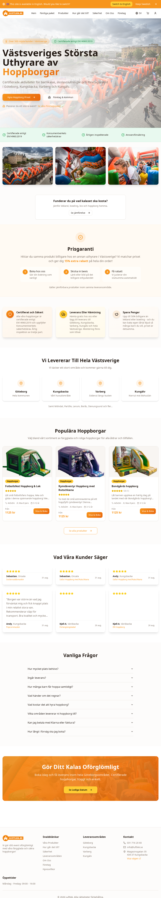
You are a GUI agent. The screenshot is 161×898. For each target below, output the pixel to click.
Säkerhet (97, 13)
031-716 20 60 (134, 842)
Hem (33, 13)
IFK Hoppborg (119, 627)
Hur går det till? (80, 13)
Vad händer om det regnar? (44, 695)
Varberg (87, 851)
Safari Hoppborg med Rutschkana (74, 579)
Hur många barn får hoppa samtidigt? (50, 686)
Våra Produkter (50, 842)
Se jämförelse (78, 212)
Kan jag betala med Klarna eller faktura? (51, 722)
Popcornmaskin (13, 627)
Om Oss (110, 13)
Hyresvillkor (49, 869)
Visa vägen (132, 858)
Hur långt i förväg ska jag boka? (46, 731)
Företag (122, 13)
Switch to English (121, 4)
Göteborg (88, 842)
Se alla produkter (78, 530)
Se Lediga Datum (78, 789)
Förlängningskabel (68, 627)
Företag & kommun (63, 97)
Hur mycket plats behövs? (43, 669)
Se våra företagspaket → (51, 106)
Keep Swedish (143, 4)
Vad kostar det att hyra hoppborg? (48, 704)
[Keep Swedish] (155, 4)
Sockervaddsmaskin (15, 579)
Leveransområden (52, 855)
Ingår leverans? (37, 678)
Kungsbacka (89, 847)
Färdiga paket (47, 13)
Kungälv (87, 855)
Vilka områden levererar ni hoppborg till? (52, 713)
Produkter (63, 13)
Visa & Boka (41, 511)
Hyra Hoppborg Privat (19, 97)
